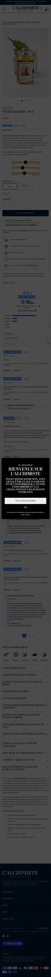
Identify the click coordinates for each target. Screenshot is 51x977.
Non (25, 507)
